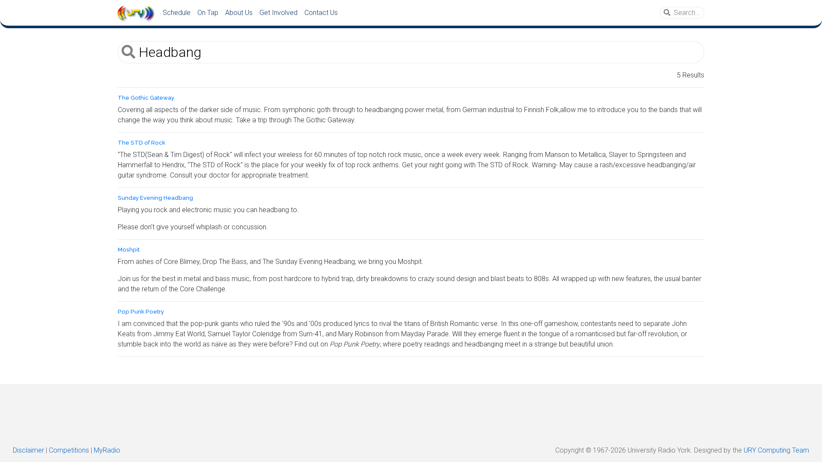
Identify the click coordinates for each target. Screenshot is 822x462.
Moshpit (129, 249)
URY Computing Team (776, 450)
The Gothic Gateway (146, 98)
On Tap (207, 13)
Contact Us (321, 13)
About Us (239, 13)
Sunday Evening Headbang (155, 198)
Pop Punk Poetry (141, 311)
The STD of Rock (141, 142)
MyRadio (107, 450)
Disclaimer (28, 450)
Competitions (69, 450)
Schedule (177, 13)
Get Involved (278, 13)
